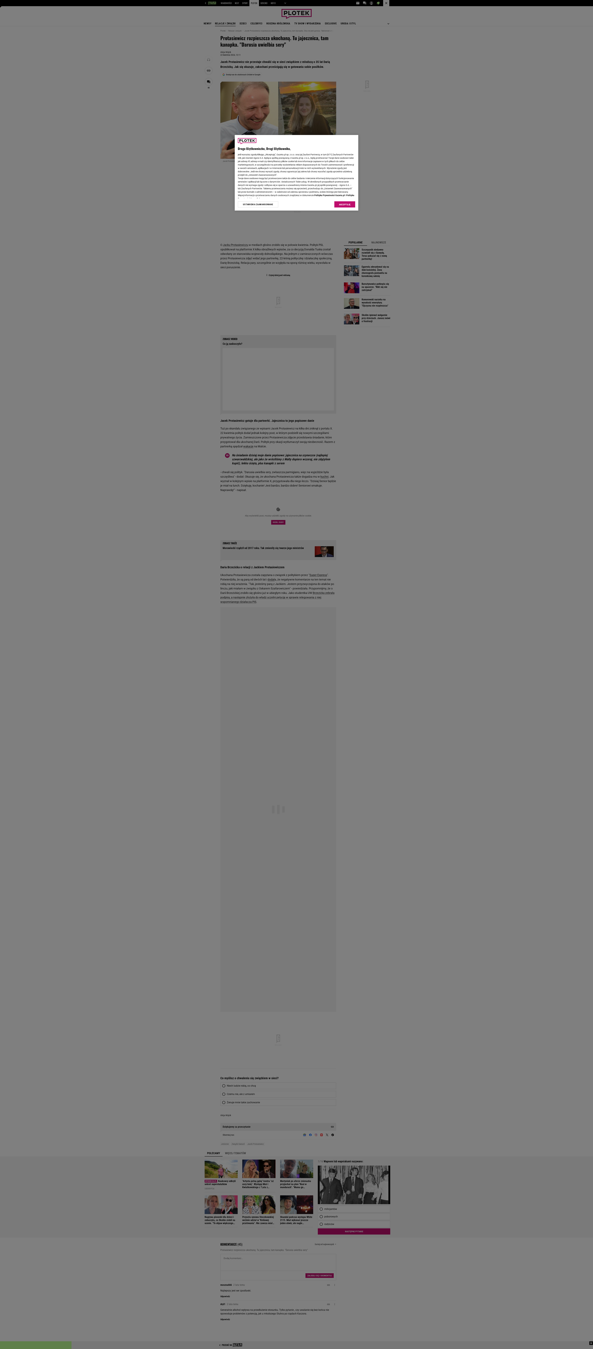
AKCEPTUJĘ (345, 204)
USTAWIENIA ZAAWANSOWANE (258, 204)
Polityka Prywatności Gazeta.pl (329, 195)
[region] (296, 173)
